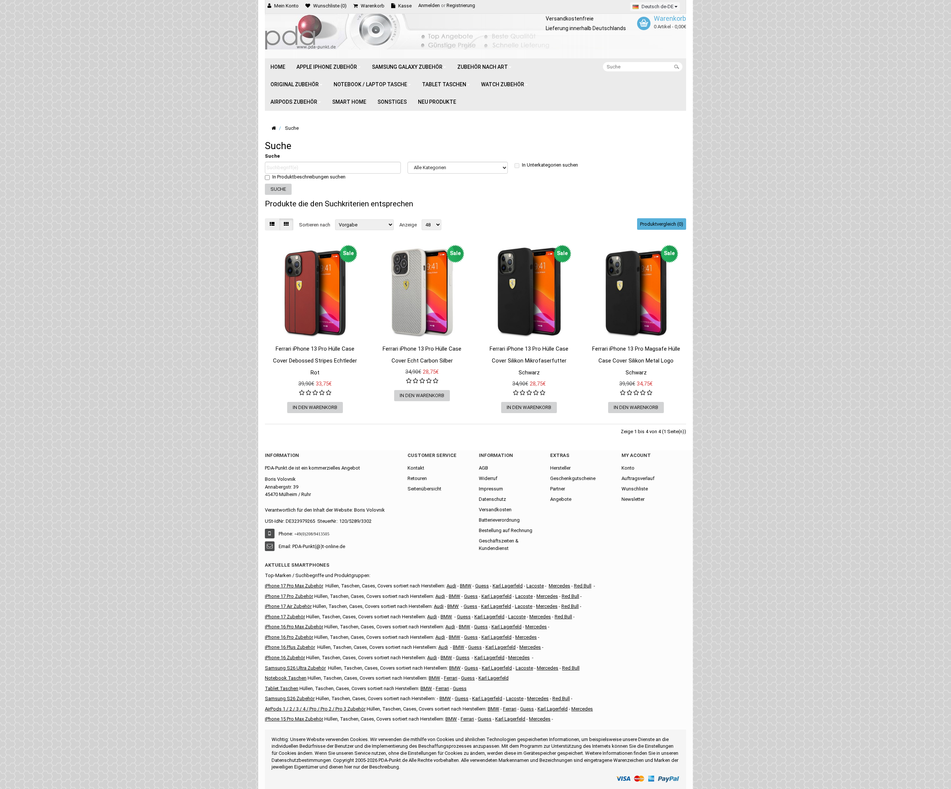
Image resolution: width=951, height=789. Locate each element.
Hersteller (560, 468)
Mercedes (559, 586)
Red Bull (582, 586)
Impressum (491, 489)
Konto (627, 468)
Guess (482, 586)
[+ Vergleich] (359, 356)
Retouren (417, 478)
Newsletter (633, 499)
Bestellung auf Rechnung (505, 530)
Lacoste (524, 668)
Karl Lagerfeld (508, 586)
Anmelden (429, 5)
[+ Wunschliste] (270, 356)
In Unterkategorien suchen (550, 165)
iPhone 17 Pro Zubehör (289, 596)
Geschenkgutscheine (572, 478)
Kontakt (416, 468)
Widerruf (488, 478)
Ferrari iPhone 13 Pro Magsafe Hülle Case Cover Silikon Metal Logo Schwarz (636, 360)
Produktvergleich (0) (661, 224)
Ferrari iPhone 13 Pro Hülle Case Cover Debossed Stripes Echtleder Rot (315, 360)
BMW (446, 616)
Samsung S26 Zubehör (290, 698)
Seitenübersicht (424, 489)
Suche (272, 156)
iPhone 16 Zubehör (285, 657)
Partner (557, 489)
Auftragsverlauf (638, 478)
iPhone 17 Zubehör (285, 616)
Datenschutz (492, 499)
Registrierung (461, 5)
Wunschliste (634, 489)
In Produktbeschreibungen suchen (308, 177)
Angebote (560, 499)
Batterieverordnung (499, 520)
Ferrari (467, 719)
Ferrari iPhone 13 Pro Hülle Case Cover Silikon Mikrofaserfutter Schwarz (529, 360)
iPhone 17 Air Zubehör (288, 606)
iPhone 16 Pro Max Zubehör (294, 626)
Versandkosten (495, 509)
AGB (483, 468)
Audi (439, 606)
